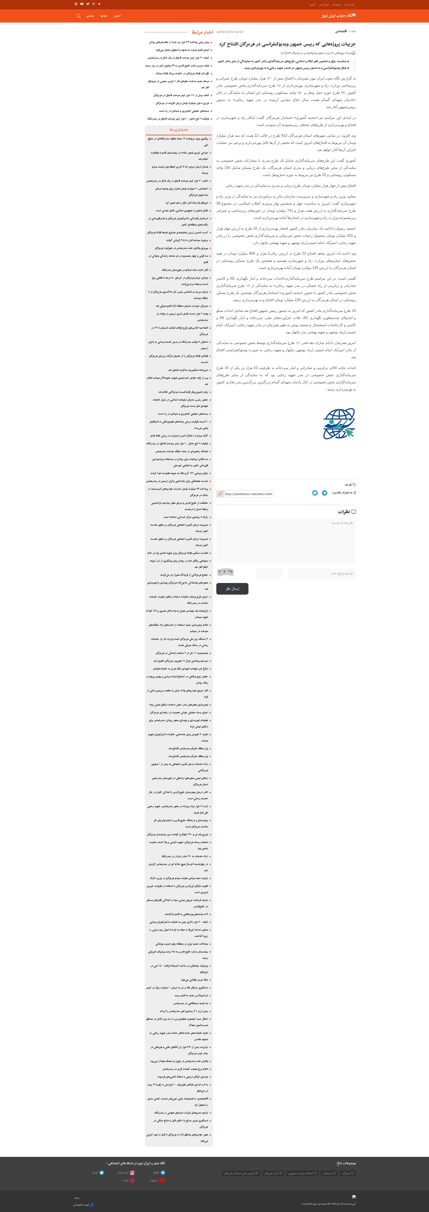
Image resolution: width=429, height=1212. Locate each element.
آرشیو (312, 4)
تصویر (117, 15)
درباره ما (337, 4)
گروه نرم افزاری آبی (81, 1205)
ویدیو (104, 15)
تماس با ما (349, 4)
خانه (353, 31)
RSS (77, 1198)
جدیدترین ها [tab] (179, 130)
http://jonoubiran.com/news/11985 (248, 494)
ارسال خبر (324, 4)
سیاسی (90, 15)
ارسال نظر (232, 589)
